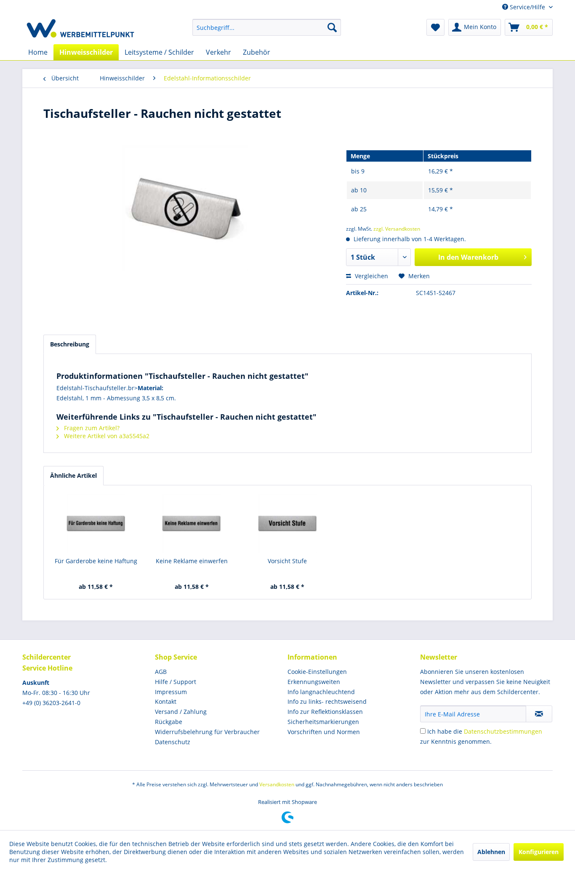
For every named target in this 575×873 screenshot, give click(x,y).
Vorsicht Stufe (287, 561)
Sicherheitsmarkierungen (323, 722)
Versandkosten (276, 784)
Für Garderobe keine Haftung (96, 561)
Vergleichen (370, 276)
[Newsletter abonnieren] (539, 713)
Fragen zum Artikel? (91, 428)
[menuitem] (266, 27)
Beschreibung (69, 344)
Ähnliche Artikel (73, 475)
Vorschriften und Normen (324, 732)
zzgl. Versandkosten (396, 228)
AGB (161, 672)
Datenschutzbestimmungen (503, 731)
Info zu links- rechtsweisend (327, 701)
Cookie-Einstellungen (317, 672)
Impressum (171, 692)
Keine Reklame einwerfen (192, 561)
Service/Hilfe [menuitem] (527, 7)
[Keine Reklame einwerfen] (192, 523)
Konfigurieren (539, 852)
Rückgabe (168, 722)
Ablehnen (491, 852)
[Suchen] (332, 27)
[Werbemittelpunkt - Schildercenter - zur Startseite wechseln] (80, 29)
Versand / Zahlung (181, 712)
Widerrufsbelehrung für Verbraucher (207, 732)
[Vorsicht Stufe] (287, 523)
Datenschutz (172, 742)
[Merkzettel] (435, 27)
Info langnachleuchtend (321, 692)
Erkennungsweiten (314, 682)
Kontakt (165, 701)
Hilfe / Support (175, 682)
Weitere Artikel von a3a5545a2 (105, 436)
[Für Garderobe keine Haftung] (96, 523)
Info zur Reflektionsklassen (325, 712)
